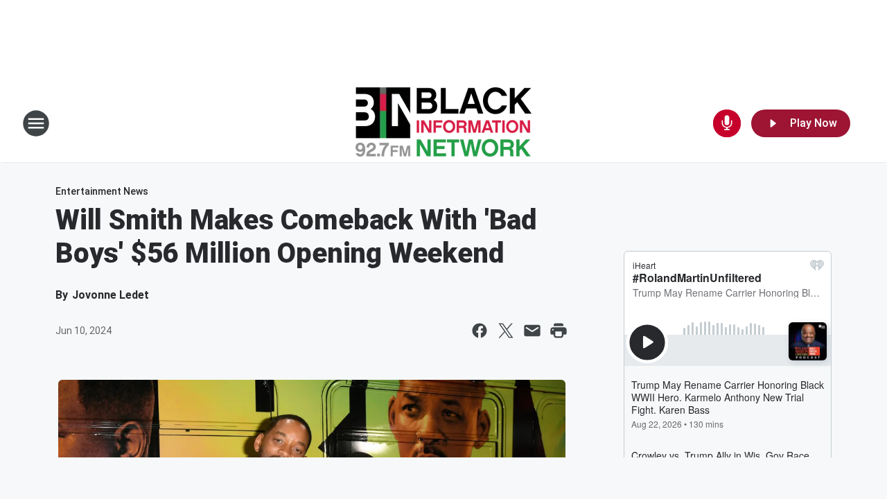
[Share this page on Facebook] (479, 330)
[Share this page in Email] (532, 330)
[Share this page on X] (506, 330)
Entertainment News (101, 191)
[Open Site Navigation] (36, 123)
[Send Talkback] (727, 123)
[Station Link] (443, 123)
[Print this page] (558, 330)
